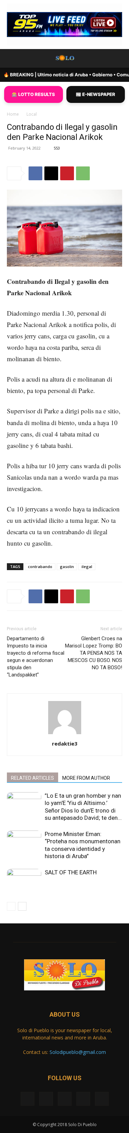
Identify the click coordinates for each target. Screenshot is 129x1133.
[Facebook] (35, 173)
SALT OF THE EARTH (71, 872)
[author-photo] (64, 734)
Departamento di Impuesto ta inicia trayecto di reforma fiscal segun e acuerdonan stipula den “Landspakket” (35, 656)
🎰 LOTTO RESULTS (33, 94)
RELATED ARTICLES (32, 778)
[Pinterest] (67, 173)
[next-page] (22, 906)
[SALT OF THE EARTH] (24, 881)
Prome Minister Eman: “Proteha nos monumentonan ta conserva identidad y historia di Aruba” (82, 845)
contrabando (40, 566)
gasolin (67, 566)
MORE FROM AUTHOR (86, 778)
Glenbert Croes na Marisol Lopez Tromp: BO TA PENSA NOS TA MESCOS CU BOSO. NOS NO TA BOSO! (93, 653)
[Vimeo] (65, 1099)
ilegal (87, 566)
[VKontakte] (83, 1099)
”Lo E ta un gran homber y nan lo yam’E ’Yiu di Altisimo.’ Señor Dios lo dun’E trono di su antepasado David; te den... (83, 806)
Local (31, 114)
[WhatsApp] (83, 173)
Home (13, 114)
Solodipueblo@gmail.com (78, 1052)
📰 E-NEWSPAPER (95, 94)
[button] (12, 58)
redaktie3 (64, 743)
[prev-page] (11, 906)
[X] (51, 173)
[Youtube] (102, 1099)
